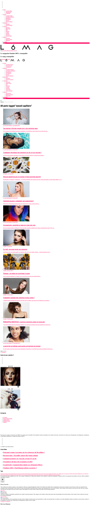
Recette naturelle (35, 473)
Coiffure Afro (86, 473)
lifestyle (55, 473)
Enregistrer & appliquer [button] (5, 501)
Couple (7, 32)
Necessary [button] (3, 490)
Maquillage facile (13, 474)
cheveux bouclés (45, 474)
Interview (8, 27)
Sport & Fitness (9, 25)
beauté (2, 474)
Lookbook (8, 13)
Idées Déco (8, 28)
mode (32, 473)
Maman (4, 37)
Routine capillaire (31, 474)
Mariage (7, 31)
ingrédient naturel (51, 473)
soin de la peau (25, 474)
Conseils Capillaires (10, 16)
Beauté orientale (10, 473)
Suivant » (4, 352)
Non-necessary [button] (4, 496)
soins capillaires (18, 474)
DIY (7, 30)
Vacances (8, 34)
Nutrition (8, 24)
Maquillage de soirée (52, 474)
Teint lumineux (57, 474)
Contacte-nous (6, 419)
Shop (4, 43)
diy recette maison (66, 473)
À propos (5, 417)
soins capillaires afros (60, 473)
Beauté (4, 14)
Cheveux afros (46, 473)
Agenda (7, 33)
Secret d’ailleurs (9, 21)
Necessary (4, 491)
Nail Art (7, 20)
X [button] (9, 477)
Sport (22, 474)
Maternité (8, 40)
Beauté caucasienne (17, 473)
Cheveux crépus (40, 473)
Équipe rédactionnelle (7, 418)
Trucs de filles (9, 35)
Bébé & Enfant (9, 39)
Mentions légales (6, 421)
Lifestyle (5, 26)
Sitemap (5, 422)
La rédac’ (5, 41)
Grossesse (8, 38)
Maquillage (8, 18)
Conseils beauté (9, 15)
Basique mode (36, 474)
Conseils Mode (9, 11)
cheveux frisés (41, 474)
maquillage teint (7, 474)
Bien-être (5, 22)
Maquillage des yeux (80, 473)
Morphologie (8, 12)
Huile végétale (75, 473)
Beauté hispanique (28, 473)
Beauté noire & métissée (4, 473)
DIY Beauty (8, 19)
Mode (4, 9)
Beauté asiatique (22, 473)
